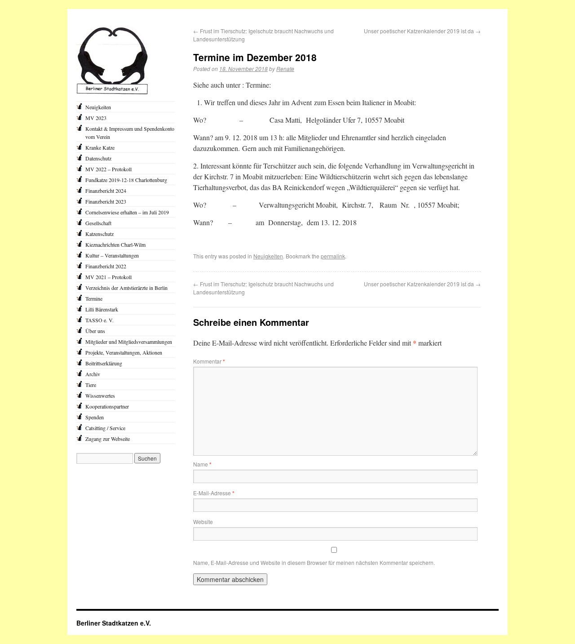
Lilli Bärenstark (101, 309)
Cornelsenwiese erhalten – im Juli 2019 (127, 212)
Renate (285, 68)
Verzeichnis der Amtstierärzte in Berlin (126, 287)
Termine (93, 298)
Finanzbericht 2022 (105, 266)
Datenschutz (98, 158)
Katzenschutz (99, 233)
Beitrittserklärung (103, 363)
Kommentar (209, 361)
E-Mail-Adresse (213, 493)
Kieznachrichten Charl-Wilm (115, 244)
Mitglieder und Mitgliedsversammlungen (128, 341)
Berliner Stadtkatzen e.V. (113, 622)
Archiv (92, 374)
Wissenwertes (100, 395)
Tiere (90, 384)
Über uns (95, 330)
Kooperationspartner (107, 406)
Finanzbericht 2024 (105, 190)
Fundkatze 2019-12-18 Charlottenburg (126, 179)
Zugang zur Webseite (107, 438)
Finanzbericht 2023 (105, 201)
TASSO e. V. (99, 320)
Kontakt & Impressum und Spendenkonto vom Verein (129, 132)
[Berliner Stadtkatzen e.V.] (112, 92)
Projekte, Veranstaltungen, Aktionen (123, 352)
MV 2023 (95, 117)
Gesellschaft (98, 223)
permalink (333, 256)
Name (202, 464)
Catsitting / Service (105, 427)
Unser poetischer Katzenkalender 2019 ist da (422, 31)
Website (203, 521)
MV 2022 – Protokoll (108, 169)
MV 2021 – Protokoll (108, 276)
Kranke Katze (100, 147)
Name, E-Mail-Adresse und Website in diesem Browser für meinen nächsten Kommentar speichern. (314, 562)
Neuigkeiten (268, 256)
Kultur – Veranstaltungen (112, 255)
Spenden (94, 417)
